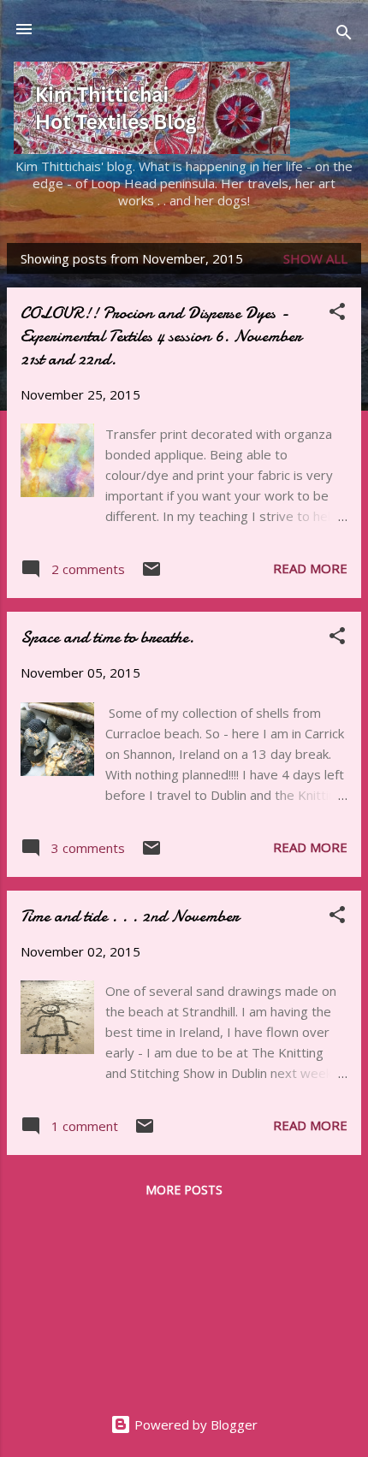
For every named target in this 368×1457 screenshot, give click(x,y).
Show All (315, 258)
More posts (184, 1190)
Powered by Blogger (194, 1424)
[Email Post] (151, 574)
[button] (337, 314)
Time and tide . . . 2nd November (130, 915)
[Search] (344, 35)
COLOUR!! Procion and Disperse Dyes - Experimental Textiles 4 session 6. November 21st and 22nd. (161, 335)
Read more (310, 568)
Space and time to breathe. (107, 637)
